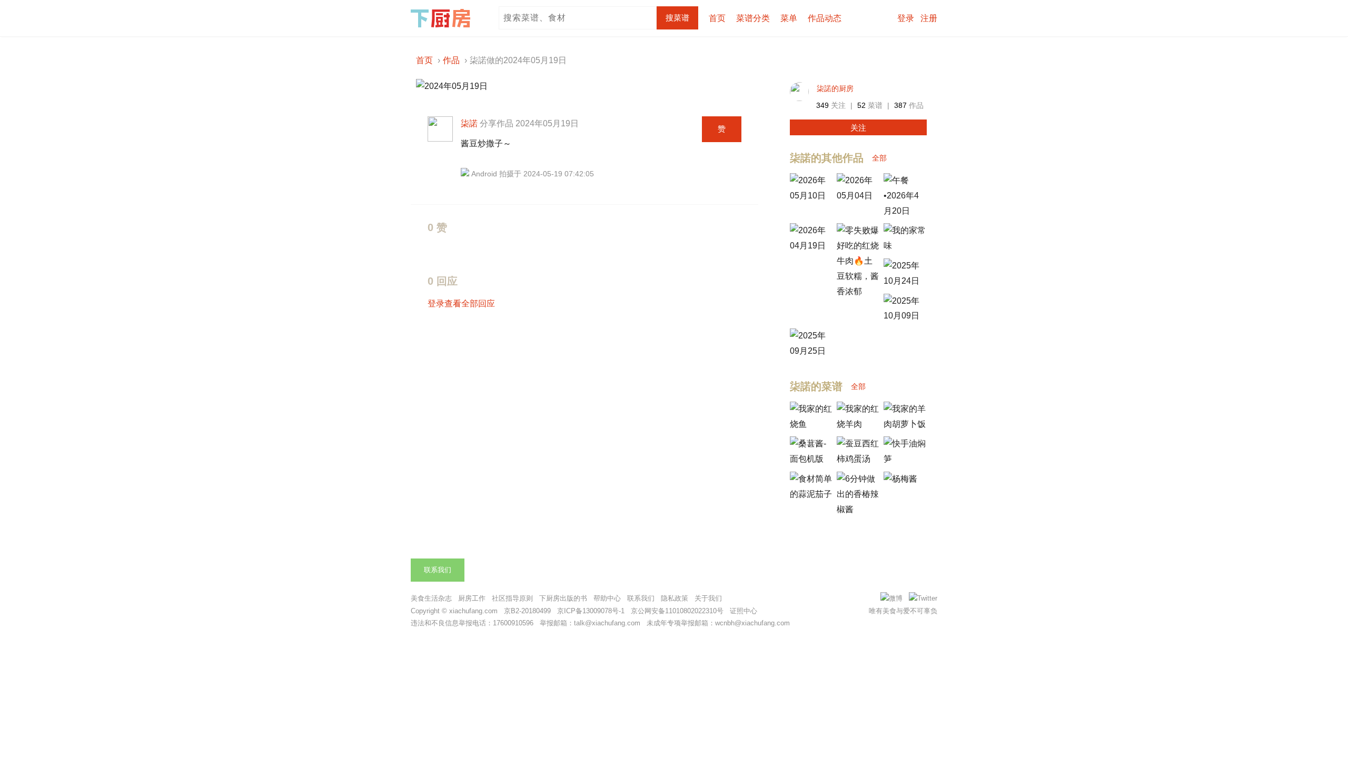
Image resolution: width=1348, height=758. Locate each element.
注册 (928, 18)
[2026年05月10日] (811, 195)
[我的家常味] (905, 245)
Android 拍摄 (492, 173)
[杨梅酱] (900, 478)
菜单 (788, 18)
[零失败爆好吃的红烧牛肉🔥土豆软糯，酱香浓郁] (858, 291)
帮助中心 (607, 598)
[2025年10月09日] (905, 315)
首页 (717, 18)
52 (861, 105)
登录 (905, 18)
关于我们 (708, 598)
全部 (879, 158)
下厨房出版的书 (563, 598)
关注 (858, 127)
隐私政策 (674, 598)
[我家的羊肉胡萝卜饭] (905, 424)
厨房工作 (471, 598)
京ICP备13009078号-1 (591, 611)
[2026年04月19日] (811, 245)
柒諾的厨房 (835, 88)
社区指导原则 (512, 598)
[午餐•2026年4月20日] (905, 210)
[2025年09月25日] (811, 350)
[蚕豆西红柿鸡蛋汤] (858, 458)
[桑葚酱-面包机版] (811, 458)
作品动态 (824, 18)
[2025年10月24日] (905, 280)
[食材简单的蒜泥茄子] (811, 494)
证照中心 (743, 611)
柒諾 (469, 123)
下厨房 (442, 18)
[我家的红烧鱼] (811, 424)
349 (822, 105)
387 (900, 105)
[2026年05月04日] (858, 195)
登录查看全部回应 (461, 303)
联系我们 (437, 570)
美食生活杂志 (431, 598)
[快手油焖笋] (905, 458)
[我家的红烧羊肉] (858, 424)
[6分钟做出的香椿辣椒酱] (858, 509)
